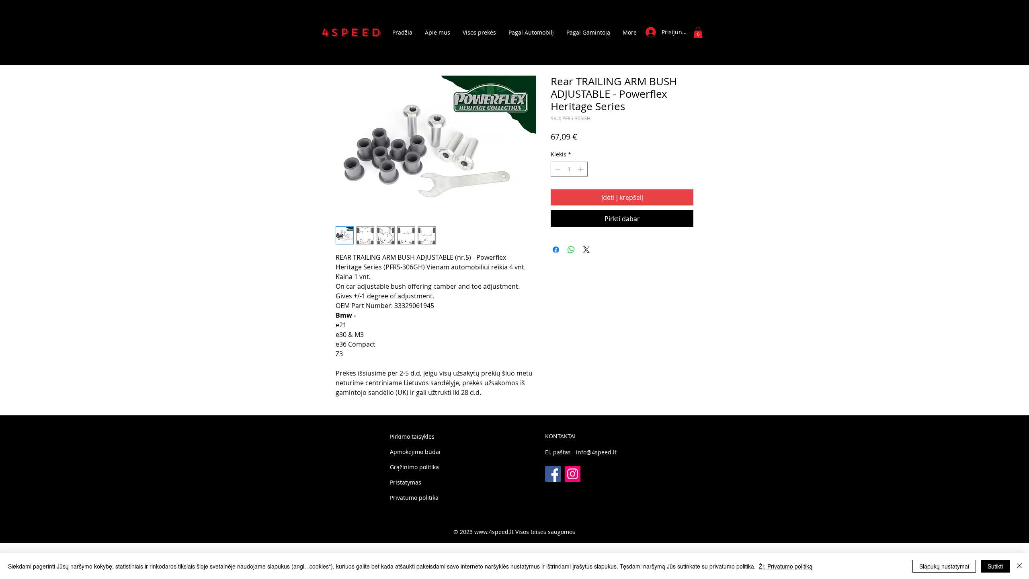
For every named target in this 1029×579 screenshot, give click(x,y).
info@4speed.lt (596, 452)
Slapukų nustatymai (944, 566)
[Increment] (581, 169)
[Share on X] (586, 250)
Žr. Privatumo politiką (785, 566)
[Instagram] (572, 474)
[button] (698, 32)
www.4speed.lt (494, 532)
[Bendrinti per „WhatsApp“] (571, 250)
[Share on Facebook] (556, 250)
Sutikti (995, 566)
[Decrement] (557, 169)
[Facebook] (553, 474)
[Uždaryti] (1019, 566)
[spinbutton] (569, 169)
